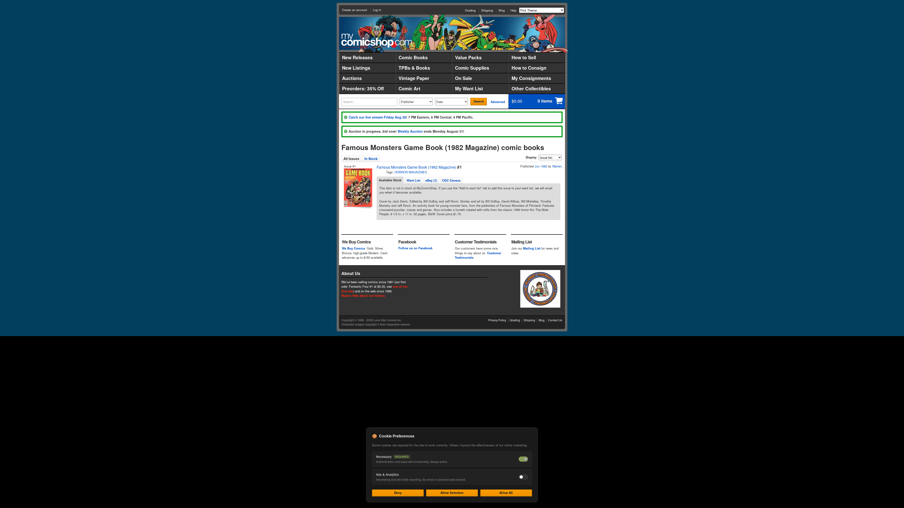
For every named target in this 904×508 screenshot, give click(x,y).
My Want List (469, 88)
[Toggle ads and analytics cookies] (523, 477)
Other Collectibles (531, 88)
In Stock (371, 158)
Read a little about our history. (363, 295)
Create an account (354, 10)
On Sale (463, 78)
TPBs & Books (414, 67)
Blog (502, 10)
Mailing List (531, 248)
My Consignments (531, 78)
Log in (377, 10)
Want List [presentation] (413, 180)
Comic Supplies (472, 67)
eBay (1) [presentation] (431, 180)
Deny (398, 492)
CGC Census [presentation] (451, 180)
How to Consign (529, 67)
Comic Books (413, 57)
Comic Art (409, 88)
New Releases (357, 57)
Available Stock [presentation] (390, 180)
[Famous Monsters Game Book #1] (357, 187)
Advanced (498, 101)
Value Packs (468, 57)
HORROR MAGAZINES (411, 172)
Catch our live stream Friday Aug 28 (377, 117)
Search (479, 101)
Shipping (487, 10)
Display (531, 157)
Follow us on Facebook (415, 248)
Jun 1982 (541, 166)
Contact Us (555, 320)
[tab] (390, 180)
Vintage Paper (414, 78)
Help (513, 10)
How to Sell (524, 57)
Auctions (352, 78)
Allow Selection (452, 492)
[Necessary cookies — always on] (523, 459)
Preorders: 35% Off (363, 88)
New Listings (356, 67)
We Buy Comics (353, 248)
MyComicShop (376, 40)
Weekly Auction (410, 131)
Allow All (506, 492)
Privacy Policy (497, 320)
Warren (557, 166)
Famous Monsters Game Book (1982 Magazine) (416, 167)
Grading (470, 10)
